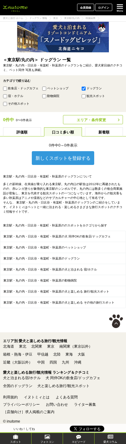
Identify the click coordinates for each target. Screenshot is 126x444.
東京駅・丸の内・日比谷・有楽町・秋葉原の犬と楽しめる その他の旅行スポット (58, 302)
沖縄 (77, 362)
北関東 (36, 346)
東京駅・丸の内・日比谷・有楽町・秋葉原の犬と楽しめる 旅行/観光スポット (56, 291)
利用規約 (10, 397)
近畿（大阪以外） (17, 362)
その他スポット (18, 103)
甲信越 (42, 354)
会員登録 (85, 7)
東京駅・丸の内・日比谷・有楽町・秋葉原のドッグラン (41, 258)
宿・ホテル (15, 96)
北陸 (57, 354)
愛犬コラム (110, 441)
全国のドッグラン (17, 386)
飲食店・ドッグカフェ (23, 88)
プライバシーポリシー (21, 404)
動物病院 (53, 96)
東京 (50, 346)
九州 (65, 362)
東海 (69, 354)
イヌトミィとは (37, 397)
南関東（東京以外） (75, 346)
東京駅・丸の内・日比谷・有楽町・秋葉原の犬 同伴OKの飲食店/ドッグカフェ (57, 236)
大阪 (81, 354)
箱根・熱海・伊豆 (17, 354)
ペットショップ (58, 88)
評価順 (22, 132)
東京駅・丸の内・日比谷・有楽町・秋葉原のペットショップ (44, 247)
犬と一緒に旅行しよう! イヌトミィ (15, 7)
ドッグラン (94, 88)
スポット (15, 441)
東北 (22, 346)
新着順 (103, 132)
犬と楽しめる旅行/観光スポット (63, 386)
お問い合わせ (57, 404)
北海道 (8, 346)
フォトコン (47, 441)
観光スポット (96, 96)
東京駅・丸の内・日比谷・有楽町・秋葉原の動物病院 (40, 280)
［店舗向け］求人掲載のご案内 (28, 412)
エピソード (79, 441)
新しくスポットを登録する (63, 158)
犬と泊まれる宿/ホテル (22, 378)
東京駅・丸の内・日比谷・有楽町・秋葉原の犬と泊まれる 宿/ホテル (50, 269)
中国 (41, 362)
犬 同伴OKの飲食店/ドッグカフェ (73, 378)
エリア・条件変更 (91, 120)
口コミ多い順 (63, 132)
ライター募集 (85, 404)
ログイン (103, 7)
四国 (53, 362)
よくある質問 (67, 397)
